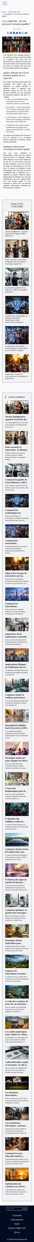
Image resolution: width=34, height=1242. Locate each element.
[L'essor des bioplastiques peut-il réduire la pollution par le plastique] (17, 779)
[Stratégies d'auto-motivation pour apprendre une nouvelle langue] (17, 931)
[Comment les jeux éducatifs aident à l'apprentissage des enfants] (17, 1144)
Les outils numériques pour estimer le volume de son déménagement (16, 1034)
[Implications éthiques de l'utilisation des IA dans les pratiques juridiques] (17, 655)
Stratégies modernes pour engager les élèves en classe (16, 761)
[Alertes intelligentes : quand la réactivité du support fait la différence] (17, 221)
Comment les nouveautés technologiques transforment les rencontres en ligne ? (16, 348)
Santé (17, 1224)
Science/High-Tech (14, 12)
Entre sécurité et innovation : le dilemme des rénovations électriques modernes (16, 262)
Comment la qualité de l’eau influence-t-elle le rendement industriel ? (16, 290)
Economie (17, 1215)
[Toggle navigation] (4, 3)
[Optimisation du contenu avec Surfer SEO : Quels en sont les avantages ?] (17, 1174)
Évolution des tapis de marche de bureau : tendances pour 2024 (16, 882)
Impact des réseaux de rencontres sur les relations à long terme (16, 376)
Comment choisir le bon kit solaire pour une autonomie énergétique (16, 852)
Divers (17, 1232)
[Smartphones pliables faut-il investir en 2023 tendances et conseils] (17, 716)
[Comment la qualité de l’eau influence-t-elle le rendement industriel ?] (17, 277)
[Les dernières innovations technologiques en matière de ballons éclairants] (17, 1083)
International (17, 1219)
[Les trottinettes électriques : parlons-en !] (17, 1113)
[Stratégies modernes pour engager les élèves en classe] (17, 748)
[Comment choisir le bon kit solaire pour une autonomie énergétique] (17, 839)
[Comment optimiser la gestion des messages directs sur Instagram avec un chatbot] (17, 900)
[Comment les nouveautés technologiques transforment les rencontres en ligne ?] (17, 335)
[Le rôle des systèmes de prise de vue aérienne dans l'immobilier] (17, 992)
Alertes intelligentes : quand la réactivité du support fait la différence (16, 234)
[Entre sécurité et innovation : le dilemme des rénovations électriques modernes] (17, 249)
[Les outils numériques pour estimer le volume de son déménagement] (17, 1022)
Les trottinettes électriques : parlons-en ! (15, 1126)
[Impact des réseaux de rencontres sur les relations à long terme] (17, 363)
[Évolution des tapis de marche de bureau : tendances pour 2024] (17, 870)
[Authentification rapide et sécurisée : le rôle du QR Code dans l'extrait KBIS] (17, 1052)
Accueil (3, 12)
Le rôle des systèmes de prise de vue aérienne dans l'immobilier (16, 1004)
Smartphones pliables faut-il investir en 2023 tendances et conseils (16, 728)
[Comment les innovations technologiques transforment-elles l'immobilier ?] (17, 594)
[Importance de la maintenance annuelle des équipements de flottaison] (17, 624)
